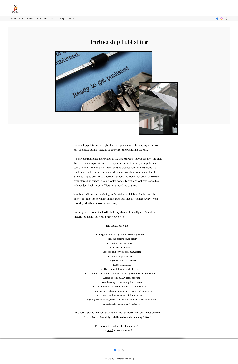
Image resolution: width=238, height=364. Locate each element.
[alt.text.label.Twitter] (225, 18)
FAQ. (138, 326)
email (110, 330)
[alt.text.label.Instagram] (221, 18)
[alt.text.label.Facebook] (217, 18)
